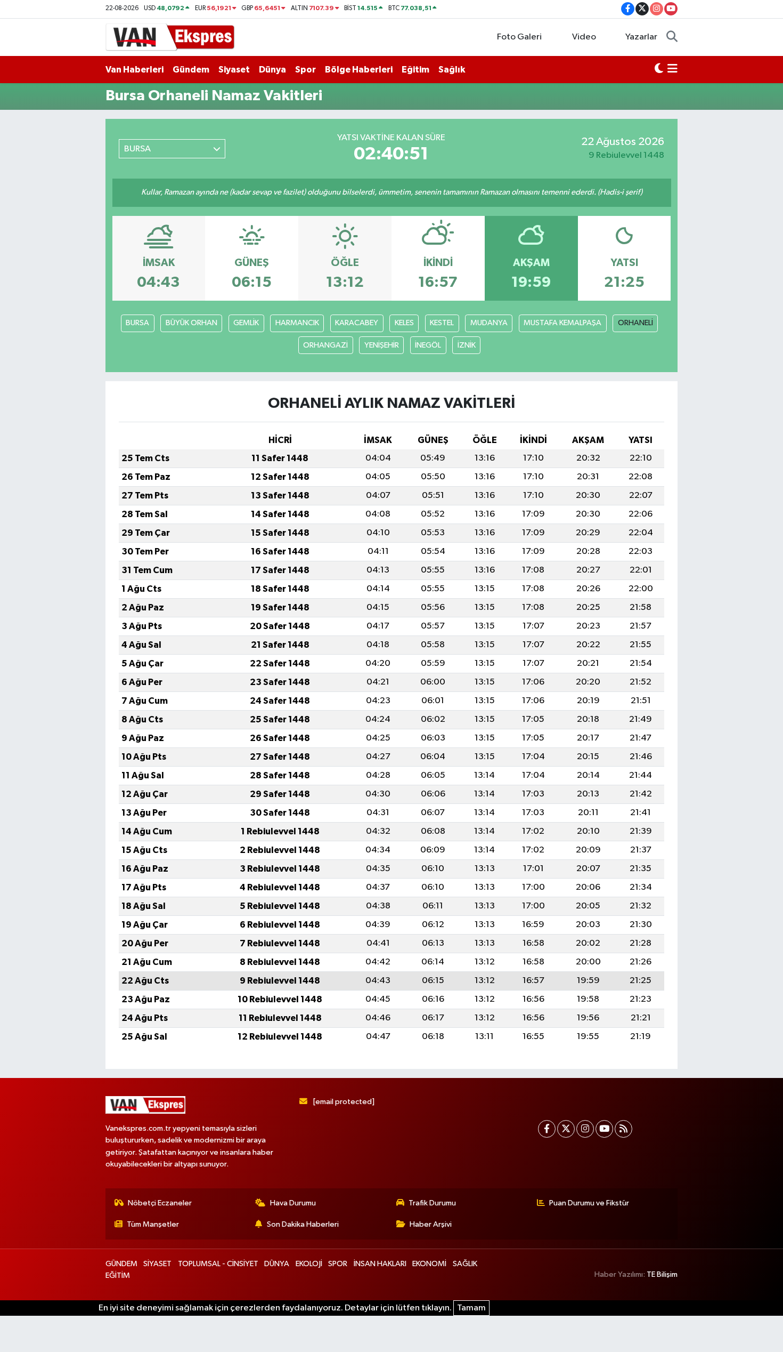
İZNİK (467, 345)
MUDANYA (489, 323)
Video (584, 37)
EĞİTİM (117, 1275)
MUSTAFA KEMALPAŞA (562, 323)
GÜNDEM (121, 1264)
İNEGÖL (428, 345)
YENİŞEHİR (381, 345)
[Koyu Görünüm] (659, 70)
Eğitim (415, 69)
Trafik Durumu (432, 1203)
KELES (404, 323)
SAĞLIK (465, 1264)
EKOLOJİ (309, 1264)
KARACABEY (356, 323)
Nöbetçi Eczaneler (160, 1203)
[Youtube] (604, 1129)
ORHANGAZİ (325, 345)
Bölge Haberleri (359, 69)
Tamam (471, 1308)
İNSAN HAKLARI (380, 1264)
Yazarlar (641, 37)
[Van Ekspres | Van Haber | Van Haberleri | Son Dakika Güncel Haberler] (170, 36)
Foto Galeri (519, 37)
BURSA (137, 323)
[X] (566, 1129)
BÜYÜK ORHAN (191, 323)
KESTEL (442, 323)
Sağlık (451, 69)
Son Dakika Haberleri (303, 1224)
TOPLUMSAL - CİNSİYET (218, 1264)
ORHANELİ (635, 323)
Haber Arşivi (431, 1224)
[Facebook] (547, 1129)
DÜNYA (276, 1264)
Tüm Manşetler (153, 1224)
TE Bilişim (662, 1274)
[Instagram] (585, 1129)
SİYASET (157, 1264)
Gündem (191, 69)
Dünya (272, 69)
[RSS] (623, 1129)
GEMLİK (246, 323)
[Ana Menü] (672, 70)
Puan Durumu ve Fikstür (589, 1203)
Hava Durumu (293, 1203)
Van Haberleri (134, 69)
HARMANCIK (297, 323)
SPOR (337, 1264)
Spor (305, 69)
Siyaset (234, 69)
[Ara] (672, 37)
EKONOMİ (429, 1264)
